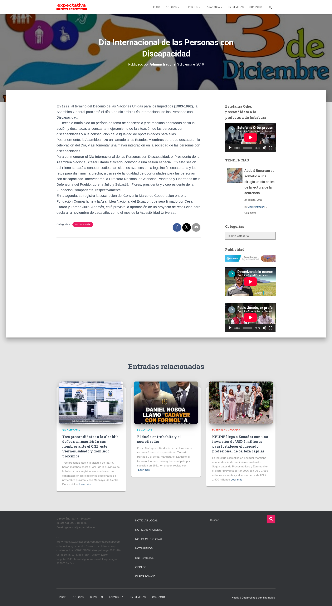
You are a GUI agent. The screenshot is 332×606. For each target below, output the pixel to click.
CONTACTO (255, 7)
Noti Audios (144, 548)
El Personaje (145, 576)
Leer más (85, 484)
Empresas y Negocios (226, 430)
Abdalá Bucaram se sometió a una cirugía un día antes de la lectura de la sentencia (259, 182)
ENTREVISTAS (236, 7)
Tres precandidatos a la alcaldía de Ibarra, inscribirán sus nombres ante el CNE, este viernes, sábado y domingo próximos (90, 446)
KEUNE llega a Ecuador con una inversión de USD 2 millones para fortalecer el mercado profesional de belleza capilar (240, 444)
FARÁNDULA (213, 7)
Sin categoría (82, 224)
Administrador (256, 206)
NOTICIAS (171, 7)
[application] (250, 137)
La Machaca (144, 430)
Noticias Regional (149, 539)
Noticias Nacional (148, 529)
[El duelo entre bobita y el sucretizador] (166, 402)
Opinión (141, 567)
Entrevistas (144, 557)
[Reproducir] (230, 148)
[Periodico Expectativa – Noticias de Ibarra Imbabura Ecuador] (72, 7)
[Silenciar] (264, 148)
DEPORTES (191, 7)
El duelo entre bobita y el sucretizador (159, 439)
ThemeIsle (269, 597)
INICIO (156, 7)
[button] (178, 7)
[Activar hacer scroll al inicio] (324, 598)
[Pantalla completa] (270, 148)
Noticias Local (146, 520)
